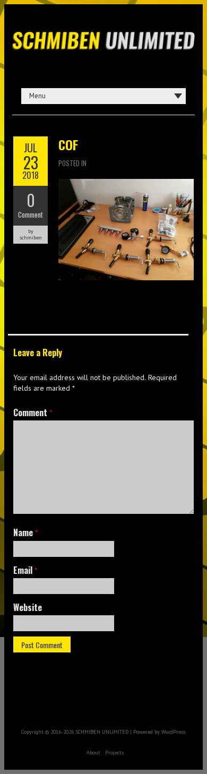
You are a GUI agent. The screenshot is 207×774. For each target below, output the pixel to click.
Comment (30, 214)
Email (25, 570)
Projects (114, 752)
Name (25, 532)
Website (27, 607)
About (93, 752)
